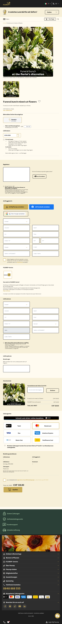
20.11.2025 (41, 480)
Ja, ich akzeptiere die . (27, 480)
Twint (19, 426)
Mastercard (47, 426)
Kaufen (15, 490)
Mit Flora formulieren (39, 176)
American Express (47, 433)
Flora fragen (51, 19)
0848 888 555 (11, 588)
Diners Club (19, 440)
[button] (31, 418)
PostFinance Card (47, 440)
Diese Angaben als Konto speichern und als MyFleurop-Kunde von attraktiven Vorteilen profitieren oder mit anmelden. (17, 261)
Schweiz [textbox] (6, 247)
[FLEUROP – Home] (6, 4)
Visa (19, 433)
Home (4, 23)
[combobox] (16, 221)
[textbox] (16, 221)
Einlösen (52, 390)
